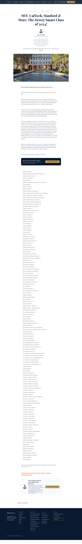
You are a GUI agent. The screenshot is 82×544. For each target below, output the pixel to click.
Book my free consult (53, 161)
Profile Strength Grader (34, 526)
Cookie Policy (44, 521)
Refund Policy (44, 517)
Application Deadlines (34, 515)
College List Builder (33, 524)
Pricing (20, 521)
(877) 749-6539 (56, 516)
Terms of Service (45, 515)
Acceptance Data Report (34, 519)
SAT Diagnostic (33, 521)
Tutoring (20, 519)
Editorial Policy (44, 522)
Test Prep (20, 515)
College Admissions (22, 517)
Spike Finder (32, 528)
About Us (20, 522)
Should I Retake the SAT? (35, 522)
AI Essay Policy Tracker (34, 517)
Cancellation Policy (45, 519)
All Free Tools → (33, 530)
